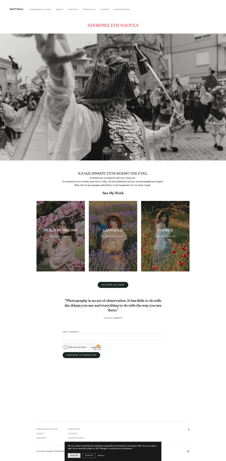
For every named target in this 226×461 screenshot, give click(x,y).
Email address (71, 332)
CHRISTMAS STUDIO (40, 9)
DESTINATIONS (122, 9)
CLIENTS (104, 9)
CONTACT (73, 9)
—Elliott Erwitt (113, 318)
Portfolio (89, 9)
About (59, 9)
